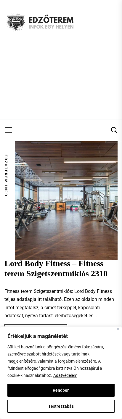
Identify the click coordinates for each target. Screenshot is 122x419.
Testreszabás (61, 406)
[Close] (118, 329)
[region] (61, 372)
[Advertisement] (61, 82)
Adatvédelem (65, 375)
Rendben (61, 390)
